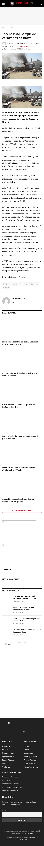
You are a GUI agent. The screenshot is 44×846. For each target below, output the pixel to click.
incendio (34, 284)
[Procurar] (40, 3)
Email (4, 811)
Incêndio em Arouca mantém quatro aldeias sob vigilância (18, 469)
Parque (6, 287)
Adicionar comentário (22, 510)
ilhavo (26, 284)
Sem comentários (10, 49)
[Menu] (3, 3)
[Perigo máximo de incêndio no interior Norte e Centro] (22, 359)
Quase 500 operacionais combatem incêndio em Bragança (18, 500)
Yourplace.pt (28, 833)
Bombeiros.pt (20, 43)
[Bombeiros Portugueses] (22, 3)
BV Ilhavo (6, 284)
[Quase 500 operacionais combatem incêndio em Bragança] (22, 485)
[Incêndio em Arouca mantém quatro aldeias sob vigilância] (22, 454)
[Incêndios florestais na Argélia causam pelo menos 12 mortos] (22, 328)
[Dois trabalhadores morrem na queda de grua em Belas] (22, 422)
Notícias (24, 46)
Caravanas (17, 284)
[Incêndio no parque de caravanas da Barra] (22, 66)
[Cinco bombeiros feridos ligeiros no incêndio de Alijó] (22, 391)
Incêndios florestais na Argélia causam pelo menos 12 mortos (20, 343)
